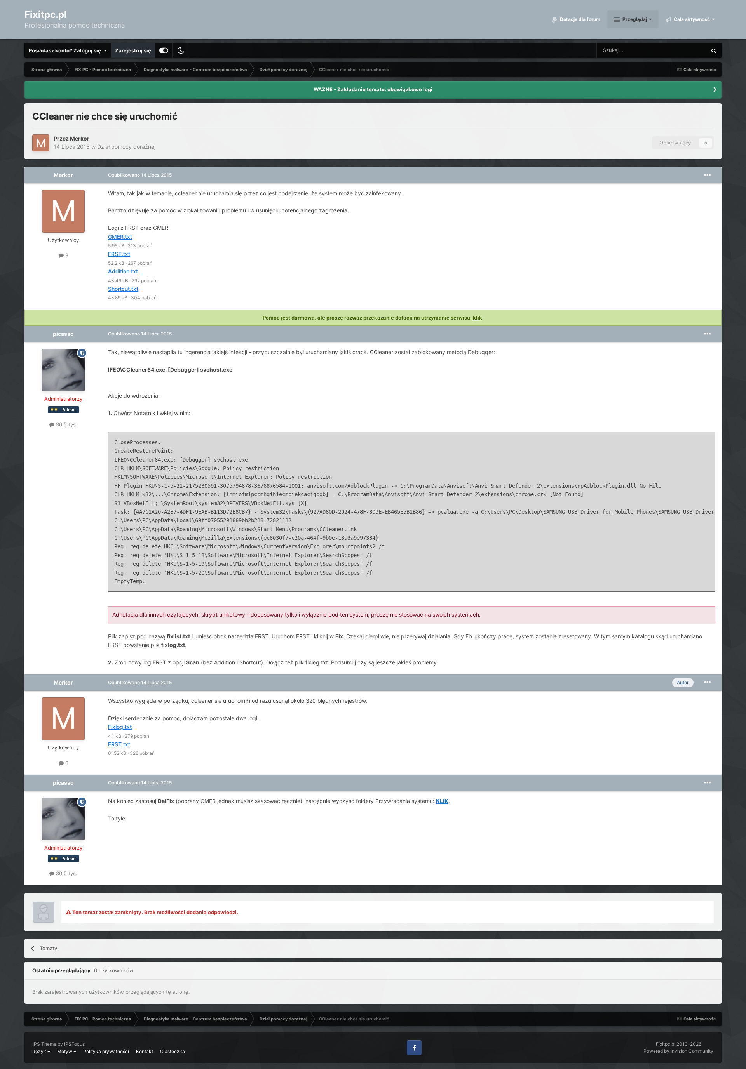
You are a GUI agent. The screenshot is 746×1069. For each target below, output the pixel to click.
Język (40, 1051)
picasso (63, 333)
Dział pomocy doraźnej (126, 146)
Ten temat (685, 50)
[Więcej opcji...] (707, 175)
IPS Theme (44, 1044)
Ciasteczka (172, 1051)
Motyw (65, 1051)
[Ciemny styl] (181, 50)
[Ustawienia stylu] (163, 50)
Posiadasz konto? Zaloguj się (66, 50)
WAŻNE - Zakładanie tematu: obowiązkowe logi (373, 89)
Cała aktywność (691, 19)
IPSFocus (74, 1044)
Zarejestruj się (133, 50)
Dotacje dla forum (579, 19)
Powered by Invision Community (678, 1051)
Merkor (79, 138)
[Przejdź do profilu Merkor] (40, 142)
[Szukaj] (713, 50)
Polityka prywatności (106, 1051)
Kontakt (144, 1051)
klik (477, 318)
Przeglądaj (634, 19)
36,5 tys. (65, 424)
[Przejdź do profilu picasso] (63, 370)
